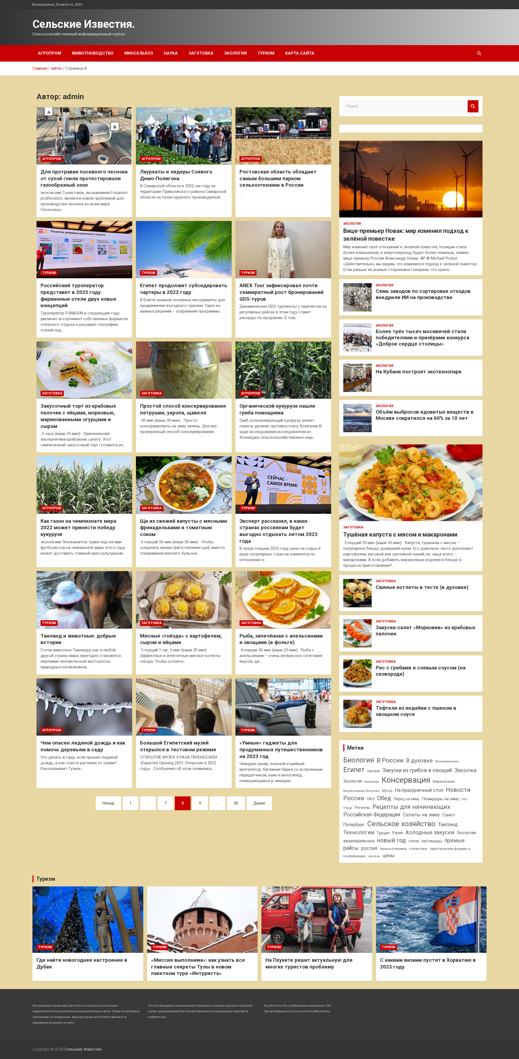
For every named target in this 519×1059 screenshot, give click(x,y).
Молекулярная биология (361, 791)
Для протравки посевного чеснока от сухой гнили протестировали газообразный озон (84, 178)
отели (413, 841)
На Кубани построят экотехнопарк (418, 371)
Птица (347, 808)
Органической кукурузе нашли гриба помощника (277, 409)
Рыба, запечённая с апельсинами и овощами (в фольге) (281, 639)
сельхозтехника (393, 849)
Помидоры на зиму (440, 798)
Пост (464, 799)
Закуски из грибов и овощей (417, 770)
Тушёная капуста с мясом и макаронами (400, 534)
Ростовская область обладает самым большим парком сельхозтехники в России (278, 178)
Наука (171, 53)
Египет (353, 770)
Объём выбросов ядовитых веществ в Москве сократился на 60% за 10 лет (425, 415)
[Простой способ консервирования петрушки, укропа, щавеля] (184, 370)
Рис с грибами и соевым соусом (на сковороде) (420, 671)
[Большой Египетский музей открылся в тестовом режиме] (184, 707)
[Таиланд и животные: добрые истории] (84, 600)
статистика (418, 849)
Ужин (397, 832)
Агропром (49, 53)
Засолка (465, 770)
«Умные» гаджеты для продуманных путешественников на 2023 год (281, 749)
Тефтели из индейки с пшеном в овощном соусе (416, 711)
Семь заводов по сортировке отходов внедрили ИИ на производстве (423, 294)
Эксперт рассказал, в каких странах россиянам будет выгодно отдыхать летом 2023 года (278, 531)
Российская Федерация (371, 815)
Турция (383, 832)
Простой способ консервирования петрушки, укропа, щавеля (183, 409)
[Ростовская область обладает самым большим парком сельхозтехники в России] (283, 136)
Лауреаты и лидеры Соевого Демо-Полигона (176, 175)
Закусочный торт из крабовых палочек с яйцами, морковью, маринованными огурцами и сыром (78, 416)
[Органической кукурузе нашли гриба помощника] (283, 370)
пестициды (431, 841)
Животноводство (93, 53)
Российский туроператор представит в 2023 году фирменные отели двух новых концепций (79, 295)
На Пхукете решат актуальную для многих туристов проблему (308, 963)
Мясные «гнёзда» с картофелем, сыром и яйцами (181, 639)
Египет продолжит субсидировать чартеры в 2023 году (183, 288)
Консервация (405, 780)
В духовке (419, 760)
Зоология (352, 781)
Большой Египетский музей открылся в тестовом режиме (178, 746)
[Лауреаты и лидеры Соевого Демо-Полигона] (184, 136)
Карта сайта (299, 53)
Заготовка (201, 53)
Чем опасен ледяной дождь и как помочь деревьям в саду (83, 746)
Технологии (358, 832)
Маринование (444, 781)
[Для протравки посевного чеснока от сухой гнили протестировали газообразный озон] (84, 136)
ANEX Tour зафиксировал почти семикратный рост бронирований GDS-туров (281, 292)
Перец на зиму (407, 799)
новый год (391, 840)
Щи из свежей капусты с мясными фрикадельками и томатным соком (183, 527)
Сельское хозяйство (401, 823)
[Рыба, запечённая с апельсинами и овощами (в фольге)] (283, 600)
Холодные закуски (429, 832)
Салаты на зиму (421, 814)
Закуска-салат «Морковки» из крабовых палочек (425, 630)
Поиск (473, 106)
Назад (108, 803)
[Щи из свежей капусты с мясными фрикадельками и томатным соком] (184, 485)
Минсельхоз (138, 53)
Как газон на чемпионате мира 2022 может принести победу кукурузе (78, 527)
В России (390, 760)
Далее (259, 803)
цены (388, 855)
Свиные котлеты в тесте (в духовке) (422, 587)
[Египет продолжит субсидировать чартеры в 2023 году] (184, 250)
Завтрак (373, 771)
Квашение (371, 781)
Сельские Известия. (83, 24)
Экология (235, 53)
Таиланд (448, 824)
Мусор (387, 791)
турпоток (374, 856)
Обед (384, 798)
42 (236, 803)
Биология (358, 760)
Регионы (362, 807)
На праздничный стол (419, 790)
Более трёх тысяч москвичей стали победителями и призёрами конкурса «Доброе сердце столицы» (422, 337)
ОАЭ (371, 799)
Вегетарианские (446, 761)
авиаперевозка (358, 840)
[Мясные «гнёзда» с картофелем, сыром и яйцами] (184, 600)
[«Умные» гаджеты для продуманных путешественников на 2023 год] (283, 707)
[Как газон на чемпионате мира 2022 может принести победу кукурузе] (84, 485)
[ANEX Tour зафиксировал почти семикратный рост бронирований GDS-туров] (283, 250)
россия (369, 848)
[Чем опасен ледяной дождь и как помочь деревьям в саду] (84, 707)
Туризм (266, 53)
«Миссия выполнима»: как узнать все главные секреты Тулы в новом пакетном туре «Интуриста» (198, 966)
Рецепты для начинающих (411, 806)
